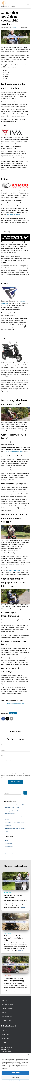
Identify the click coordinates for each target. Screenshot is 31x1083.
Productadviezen (9, 846)
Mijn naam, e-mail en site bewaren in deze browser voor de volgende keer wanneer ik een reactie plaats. (15, 775)
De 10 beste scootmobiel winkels (14, 703)
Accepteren (15, 1073)
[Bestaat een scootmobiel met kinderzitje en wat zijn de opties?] (15, 921)
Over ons (5, 1030)
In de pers (5, 1038)
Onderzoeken (8, 843)
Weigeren (15, 1077)
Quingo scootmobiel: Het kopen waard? (13, 896)
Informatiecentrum (8, 1004)
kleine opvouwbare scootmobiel (13, 451)
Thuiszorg (5, 1000)
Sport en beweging (9, 853)
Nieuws (6, 840)
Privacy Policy (19, 1081)
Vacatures (5, 1034)
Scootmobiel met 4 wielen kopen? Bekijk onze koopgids (15, 980)
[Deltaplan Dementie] (9, 4)
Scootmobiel (13, 713)
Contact (5, 1042)
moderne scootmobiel (13, 570)
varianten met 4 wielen (13, 214)
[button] (28, 1055)
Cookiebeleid (12, 1081)
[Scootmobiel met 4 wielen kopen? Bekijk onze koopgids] (15, 964)
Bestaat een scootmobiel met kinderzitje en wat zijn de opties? (14, 938)
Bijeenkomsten (7, 1016)
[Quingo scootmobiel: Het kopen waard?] (15, 881)
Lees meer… (22, 907)
